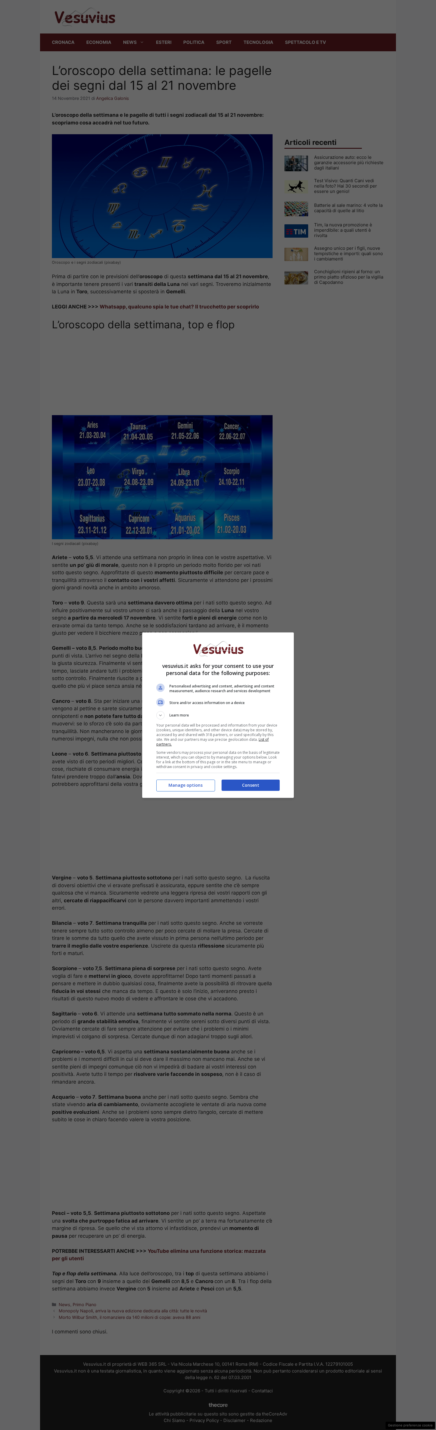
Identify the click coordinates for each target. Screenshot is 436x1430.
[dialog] (218, 715)
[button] (218, 715)
